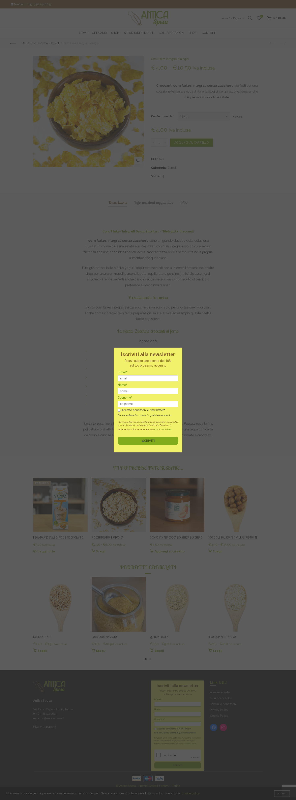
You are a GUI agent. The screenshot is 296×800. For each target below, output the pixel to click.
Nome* (122, 385)
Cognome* (125, 397)
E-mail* (122, 372)
